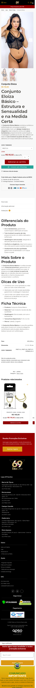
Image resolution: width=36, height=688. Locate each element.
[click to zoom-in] (17, 40)
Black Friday (12, 10)
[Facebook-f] (13, 591)
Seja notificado (7, 643)
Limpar (3, 151)
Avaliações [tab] (5, 210)
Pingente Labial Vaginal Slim (16, 412)
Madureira (6, 518)
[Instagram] (17, 591)
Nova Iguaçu (6, 530)
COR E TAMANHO (6, 145)
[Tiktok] (21, 591)
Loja (7, 10)
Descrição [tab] (4, 202)
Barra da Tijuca (7, 482)
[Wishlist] (27, 384)
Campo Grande (7, 506)
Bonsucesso (6, 492)
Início (2, 10)
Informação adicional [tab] (7, 206)
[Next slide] (31, 40)
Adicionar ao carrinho (17, 162)
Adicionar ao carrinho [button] (15, 422)
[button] (31, 2)
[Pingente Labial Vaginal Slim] (16, 396)
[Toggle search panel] (28, 2)
